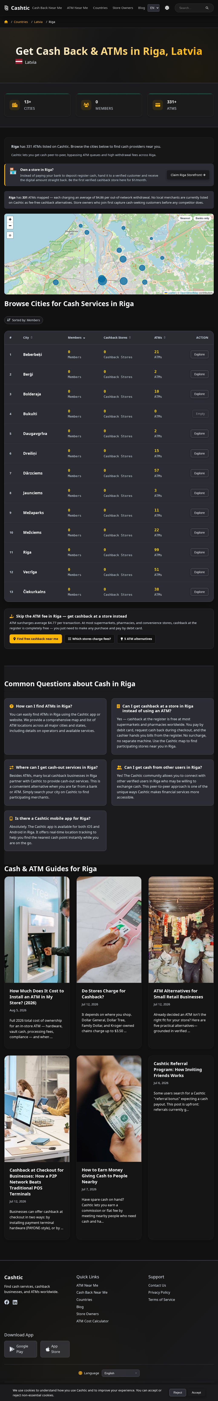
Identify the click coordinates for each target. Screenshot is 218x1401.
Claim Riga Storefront (187, 175)
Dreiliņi (30, 453)
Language (91, 1373)
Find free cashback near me (37, 639)
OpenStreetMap (189, 292)
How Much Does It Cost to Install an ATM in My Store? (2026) (37, 997)
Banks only (202, 218)
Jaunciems (33, 492)
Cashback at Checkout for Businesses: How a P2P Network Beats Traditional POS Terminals (37, 1182)
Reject (178, 1392)
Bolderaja (32, 393)
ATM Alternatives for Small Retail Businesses (178, 994)
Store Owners (123, 8)
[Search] (207, 8)
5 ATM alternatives (138, 639)
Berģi (28, 374)
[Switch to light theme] (167, 8)
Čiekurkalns (34, 591)
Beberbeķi (32, 354)
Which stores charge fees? (91, 639)
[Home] (6, 21)
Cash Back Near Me (47, 8)
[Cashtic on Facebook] (6, 1302)
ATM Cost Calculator (92, 1321)
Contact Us (157, 1285)
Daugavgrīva (35, 433)
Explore (199, 354)
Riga (27, 552)
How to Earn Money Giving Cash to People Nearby (105, 1176)
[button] (10, 219)
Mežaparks (33, 512)
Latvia (38, 22)
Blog (141, 8)
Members (75, 337)
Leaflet (171, 292)
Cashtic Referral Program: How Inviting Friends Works (178, 1069)
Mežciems (32, 532)
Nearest (185, 218)
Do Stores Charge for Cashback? (104, 994)
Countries (100, 8)
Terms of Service (161, 1299)
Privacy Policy (159, 1292)
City (26, 337)
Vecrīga (30, 571)
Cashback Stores (115, 337)
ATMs (158, 337)
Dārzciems (33, 473)
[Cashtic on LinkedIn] (15, 1302)
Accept (196, 1392)
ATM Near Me (77, 8)
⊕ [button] (10, 235)
